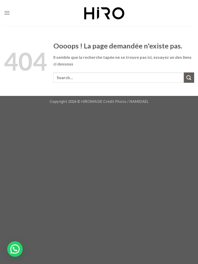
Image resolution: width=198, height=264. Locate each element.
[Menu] (7, 12)
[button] (15, 249)
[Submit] (189, 77)
